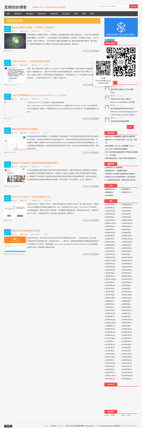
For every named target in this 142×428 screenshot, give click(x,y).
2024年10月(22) (127, 223)
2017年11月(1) (127, 338)
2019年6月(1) (109, 316)
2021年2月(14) (127, 292)
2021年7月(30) (110, 285)
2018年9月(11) (110, 326)
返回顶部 (8, 426)
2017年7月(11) (110, 344)
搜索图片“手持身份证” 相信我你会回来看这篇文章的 (34, 163)
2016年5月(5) (109, 366)
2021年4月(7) (126, 288)
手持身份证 (9, 186)
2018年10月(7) (127, 323)
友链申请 (60, 426)
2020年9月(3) (109, 301)
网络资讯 (18, 14)
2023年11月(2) (110, 242)
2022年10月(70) (127, 260)
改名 (10, 220)
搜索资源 (133, 6)
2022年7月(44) (110, 267)
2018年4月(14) (110, 332)
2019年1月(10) (110, 320)
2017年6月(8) (126, 344)
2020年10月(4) (127, 298)
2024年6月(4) (126, 229)
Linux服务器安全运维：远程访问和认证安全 (120, 180)
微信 (7, 51)
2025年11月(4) (110, 204)
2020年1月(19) (110, 313)
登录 (92, 14)
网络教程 (29, 14)
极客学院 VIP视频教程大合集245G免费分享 (120, 136)
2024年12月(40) (127, 220)
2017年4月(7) (126, 347)
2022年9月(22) (110, 264)
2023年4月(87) (127, 251)
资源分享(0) (126, 189)
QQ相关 (25, 133)
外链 (12, 152)
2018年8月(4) (126, 326)
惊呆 (14, 186)
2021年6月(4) (126, 285)
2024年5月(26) (110, 232)
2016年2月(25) (127, 369)
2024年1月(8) (109, 239)
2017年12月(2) (110, 338)
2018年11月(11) (110, 323)
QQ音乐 (8, 152)
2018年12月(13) (127, 320)
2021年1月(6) (109, 295)
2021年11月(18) (110, 279)
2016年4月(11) (127, 366)
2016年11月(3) (110, 357)
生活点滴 (66, 14)
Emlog (96, 426)
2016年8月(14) (127, 360)
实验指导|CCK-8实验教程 (114, 167)
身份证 (18, 186)
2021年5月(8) (109, 288)
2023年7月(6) (109, 248)
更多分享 (25, 99)
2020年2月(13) (127, 310)
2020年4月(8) (126, 307)
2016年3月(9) (109, 369)
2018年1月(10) (127, 335)
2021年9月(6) (109, 282)
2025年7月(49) (110, 211)
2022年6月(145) (127, 267)
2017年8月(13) (127, 341)
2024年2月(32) (127, 236)
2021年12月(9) (127, 276)
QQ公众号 (9, 254)
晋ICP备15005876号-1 (130, 426)
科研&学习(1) (126, 192)
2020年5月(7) (109, 307)
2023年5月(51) (110, 251)
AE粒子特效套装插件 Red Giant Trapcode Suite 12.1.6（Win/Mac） (40, 95)
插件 (8, 118)
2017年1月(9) (109, 354)
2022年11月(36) (110, 260)
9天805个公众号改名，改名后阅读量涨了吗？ (31, 197)
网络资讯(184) (110, 189)
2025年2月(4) (126, 217)
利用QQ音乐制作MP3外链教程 (24, 129)
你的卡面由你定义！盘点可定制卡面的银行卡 (120, 158)
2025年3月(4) (109, 217)
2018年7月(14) (110, 329)
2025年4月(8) (126, 214)
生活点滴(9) (109, 195)
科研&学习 (42, 14)
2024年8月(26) (127, 226)
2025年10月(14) (127, 204)
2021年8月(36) (127, 282)
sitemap (45, 426)
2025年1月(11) (110, 220)
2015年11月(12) (110, 375)
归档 (76, 14)
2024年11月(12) (110, 223)
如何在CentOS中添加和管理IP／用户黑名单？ (121, 177)
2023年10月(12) (127, 242)
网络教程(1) (109, 192)
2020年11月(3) (110, 298)
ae (6, 118)
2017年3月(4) (109, 351)
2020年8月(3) (126, 301)
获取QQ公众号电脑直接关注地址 (25, 231)
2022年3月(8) (109, 273)
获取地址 (15, 254)
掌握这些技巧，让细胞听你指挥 (116, 170)
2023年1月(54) (110, 257)
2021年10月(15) (127, 279)
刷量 (10, 51)
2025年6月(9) (126, 211)
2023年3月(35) (110, 254)
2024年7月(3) (109, 229)
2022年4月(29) (127, 270)
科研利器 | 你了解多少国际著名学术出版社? (120, 174)
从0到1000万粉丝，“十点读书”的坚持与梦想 (30, 61)
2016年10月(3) (127, 357)
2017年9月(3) (109, 341)
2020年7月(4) (109, 304)
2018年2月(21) (110, 335)
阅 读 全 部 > (88, 51)
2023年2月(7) (126, 254)
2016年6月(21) (127, 363)
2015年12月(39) (127, 372)
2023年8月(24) (127, 245)
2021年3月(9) (109, 292)
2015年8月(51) (127, 379)
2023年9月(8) (109, 245)
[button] (107, 77)
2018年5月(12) (127, 329)
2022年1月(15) (110, 276)
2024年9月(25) (110, 226)
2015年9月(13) (110, 379)
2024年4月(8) (126, 232)
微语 (84, 14)
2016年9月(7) (109, 360)
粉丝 (10, 85)
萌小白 (15, 31)
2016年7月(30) (110, 363)
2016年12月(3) (127, 354)
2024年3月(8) (109, 236)
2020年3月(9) (109, 310)
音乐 (15, 152)
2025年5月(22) (110, 214)
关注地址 (20, 254)
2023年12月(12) (127, 239)
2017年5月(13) (110, 347)
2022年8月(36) (127, 264)
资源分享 (54, 14)
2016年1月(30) (110, 372)
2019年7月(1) (126, 313)
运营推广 (25, 65)
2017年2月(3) (126, 351)
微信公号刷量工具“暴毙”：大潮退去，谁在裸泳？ (33, 27)
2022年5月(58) (110, 270)
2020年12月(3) (127, 295)
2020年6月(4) (126, 304)
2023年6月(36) (127, 248)
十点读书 (14, 85)
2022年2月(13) (127, 273)
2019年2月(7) (126, 316)
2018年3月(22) (127, 332)
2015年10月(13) (127, 375)
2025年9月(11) (110, 208)
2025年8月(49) (127, 208)
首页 (8, 14)
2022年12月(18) (127, 257)
